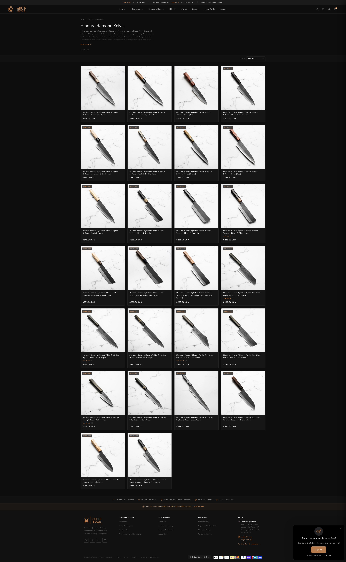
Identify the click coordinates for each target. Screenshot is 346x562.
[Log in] (329, 9)
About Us (162, 521)
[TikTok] (98, 540)
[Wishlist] (323, 9)
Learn (222, 9)
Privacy (118, 557)
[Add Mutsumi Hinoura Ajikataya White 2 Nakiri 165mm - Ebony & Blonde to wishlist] (168, 187)
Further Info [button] (164, 517)
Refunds (134, 557)
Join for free (199, 506)
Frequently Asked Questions (130, 534)
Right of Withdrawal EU (207, 525)
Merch (184, 9)
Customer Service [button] (126, 517)
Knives (122, 9)
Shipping (144, 557)
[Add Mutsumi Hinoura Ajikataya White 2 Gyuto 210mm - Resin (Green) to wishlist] (215, 128)
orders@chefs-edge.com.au (246, 538)
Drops (194, 9)
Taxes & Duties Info (166, 530)
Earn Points (175, 2)
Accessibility (163, 534)
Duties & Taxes (155, 557)
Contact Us (123, 530)
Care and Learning (166, 525)
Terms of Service (205, 534)
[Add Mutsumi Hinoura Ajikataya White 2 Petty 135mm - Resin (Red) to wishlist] (215, 69)
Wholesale (123, 521)
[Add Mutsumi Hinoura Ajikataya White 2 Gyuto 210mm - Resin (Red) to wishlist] (262, 128)
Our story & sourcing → (250, 544)
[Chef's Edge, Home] (17, 9)
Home (83, 19)
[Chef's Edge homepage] (99, 520)
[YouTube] (104, 540)
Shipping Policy (204, 530)
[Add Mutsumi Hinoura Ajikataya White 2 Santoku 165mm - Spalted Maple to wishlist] (121, 436)
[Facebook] (92, 540)
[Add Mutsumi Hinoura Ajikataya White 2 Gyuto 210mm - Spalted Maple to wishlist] (121, 187)
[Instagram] (86, 540)
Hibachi (172, 9)
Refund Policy (203, 521)
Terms (126, 557)
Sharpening (137, 9)
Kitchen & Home (155, 9)
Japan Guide (209, 9)
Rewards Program (126, 525)
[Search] (317, 9)
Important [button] (202, 517)
